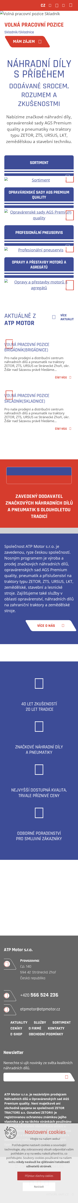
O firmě (35, 1028)
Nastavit (39, 1187)
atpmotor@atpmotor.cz (40, 1009)
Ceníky (16, 1028)
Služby (40, 1022)
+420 (39, 995)
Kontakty (56, 1028)
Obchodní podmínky (46, 1034)
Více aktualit (67, 318)
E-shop (16, 1034)
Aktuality (18, 1022)
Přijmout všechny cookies (39, 1176)
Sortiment (61, 1022)
